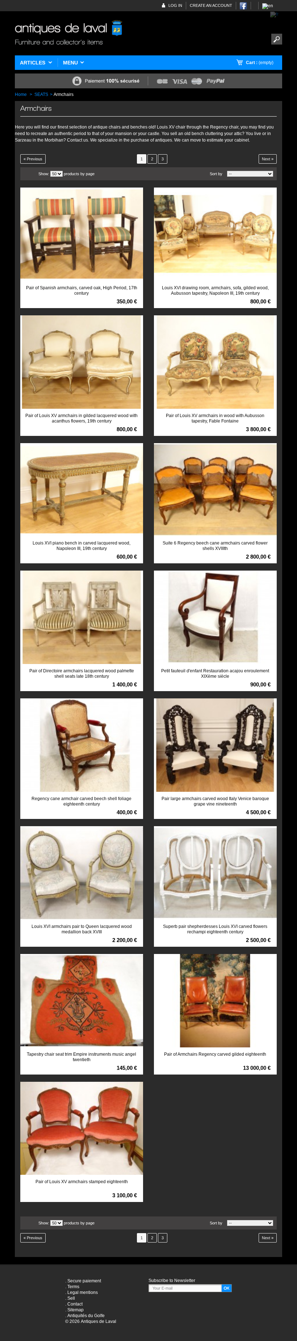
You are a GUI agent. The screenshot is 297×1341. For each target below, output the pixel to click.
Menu (70, 63)
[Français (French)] (274, 14)
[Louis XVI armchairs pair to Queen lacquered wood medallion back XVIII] (81, 873)
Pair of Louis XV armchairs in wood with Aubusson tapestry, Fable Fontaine (215, 418)
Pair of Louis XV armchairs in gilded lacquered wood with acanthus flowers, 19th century (81, 418)
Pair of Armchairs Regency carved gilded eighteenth (215, 1054)
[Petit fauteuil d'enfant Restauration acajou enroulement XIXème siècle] (215, 617)
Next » (267, 159)
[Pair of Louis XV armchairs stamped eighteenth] (81, 1128)
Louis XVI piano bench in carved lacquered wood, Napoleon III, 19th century (81, 546)
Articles (32, 63)
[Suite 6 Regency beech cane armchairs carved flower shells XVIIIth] (215, 490)
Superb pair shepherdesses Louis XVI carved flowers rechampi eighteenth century (215, 929)
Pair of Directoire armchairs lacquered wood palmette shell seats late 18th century (81, 673)
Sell (71, 1298)
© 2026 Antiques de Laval (90, 1321)
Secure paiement (84, 1280)
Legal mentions (82, 1292)
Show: (43, 174)
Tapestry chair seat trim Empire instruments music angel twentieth (81, 1057)
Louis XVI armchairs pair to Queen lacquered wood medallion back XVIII (82, 929)
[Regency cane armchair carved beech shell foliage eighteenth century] (81, 745)
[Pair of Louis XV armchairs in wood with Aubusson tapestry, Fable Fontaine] (215, 362)
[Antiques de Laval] (68, 33)
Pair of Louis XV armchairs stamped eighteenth (81, 1181)
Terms (73, 1286)
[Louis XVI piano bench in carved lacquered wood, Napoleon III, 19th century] (81, 490)
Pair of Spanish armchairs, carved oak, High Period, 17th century (81, 290)
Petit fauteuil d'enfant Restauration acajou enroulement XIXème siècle (215, 673)
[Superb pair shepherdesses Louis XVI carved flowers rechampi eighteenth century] (215, 873)
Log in (175, 5)
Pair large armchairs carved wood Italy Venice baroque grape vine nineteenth (215, 801)
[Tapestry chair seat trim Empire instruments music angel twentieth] (81, 1000)
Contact (75, 1304)
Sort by (216, 174)
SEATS (41, 94)
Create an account (211, 5)
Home (21, 94)
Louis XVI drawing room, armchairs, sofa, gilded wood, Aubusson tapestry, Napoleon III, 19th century (215, 290)
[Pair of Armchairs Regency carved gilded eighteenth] (215, 1000)
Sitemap (75, 1309)
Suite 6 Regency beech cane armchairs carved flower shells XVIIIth (215, 546)
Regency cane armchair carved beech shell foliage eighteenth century (81, 801)
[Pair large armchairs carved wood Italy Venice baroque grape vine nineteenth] (215, 745)
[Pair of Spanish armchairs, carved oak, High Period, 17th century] (81, 234)
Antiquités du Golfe (86, 1315)
